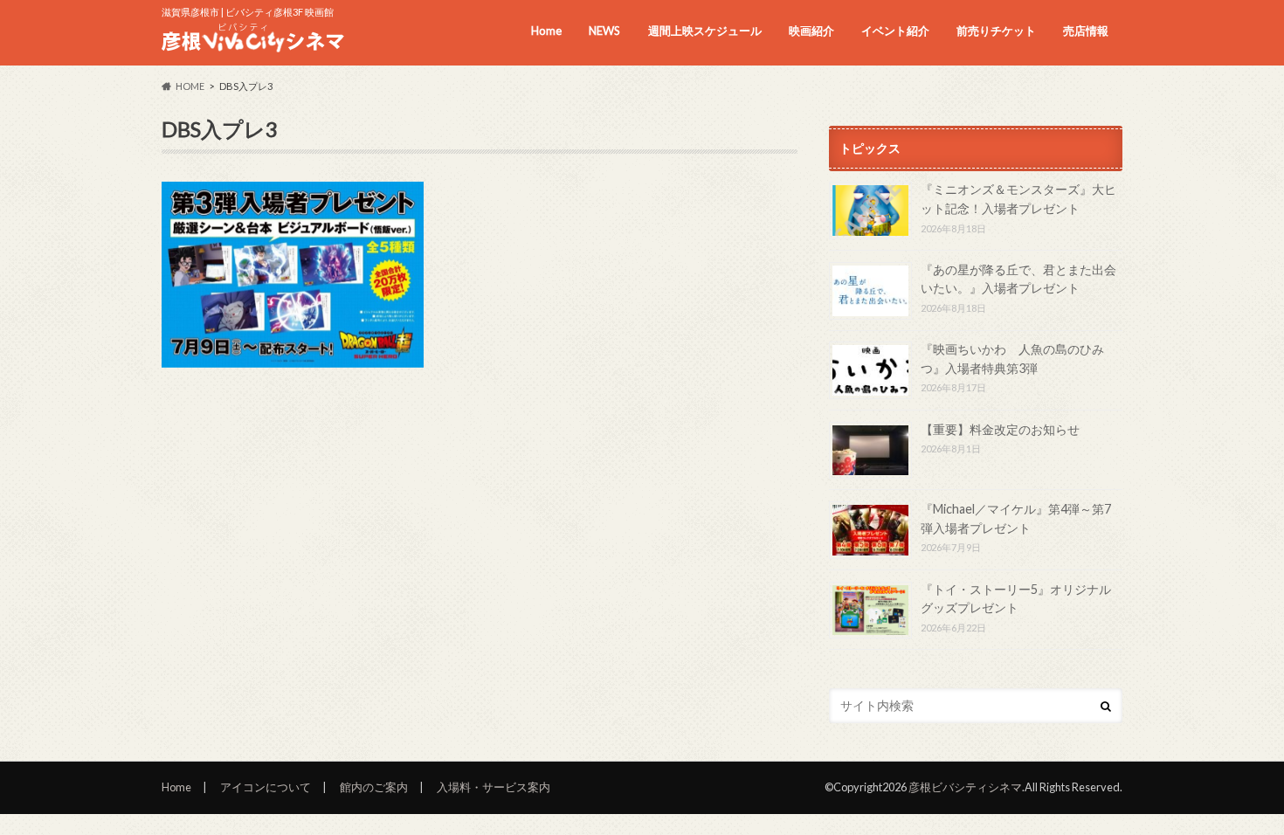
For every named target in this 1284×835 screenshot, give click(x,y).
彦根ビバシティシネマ (965, 787)
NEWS (604, 31)
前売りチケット (996, 31)
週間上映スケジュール (705, 31)
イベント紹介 (895, 31)
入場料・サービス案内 (493, 787)
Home (546, 31)
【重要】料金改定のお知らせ (1000, 429)
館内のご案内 (374, 787)
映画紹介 (811, 31)
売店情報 (1085, 31)
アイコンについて (265, 787)
